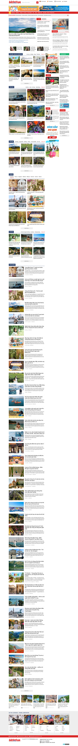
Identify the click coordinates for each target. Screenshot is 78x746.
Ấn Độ (26, 730)
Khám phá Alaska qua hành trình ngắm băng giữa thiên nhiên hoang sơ (64, 132)
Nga (47, 729)
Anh (40, 726)
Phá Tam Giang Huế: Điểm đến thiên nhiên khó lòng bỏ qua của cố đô (38, 153)
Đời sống (25, 12)
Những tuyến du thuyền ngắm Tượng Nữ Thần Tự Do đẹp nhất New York (64, 127)
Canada (56, 726)
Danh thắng (38, 87)
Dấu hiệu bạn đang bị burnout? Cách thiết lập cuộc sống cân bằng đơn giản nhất (34, 527)
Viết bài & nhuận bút (13, 736)
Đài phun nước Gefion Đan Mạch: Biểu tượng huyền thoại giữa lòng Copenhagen (34, 610)
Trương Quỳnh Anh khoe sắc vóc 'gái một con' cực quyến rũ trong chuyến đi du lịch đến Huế (39, 257)
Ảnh (33, 12)
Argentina (57, 730)
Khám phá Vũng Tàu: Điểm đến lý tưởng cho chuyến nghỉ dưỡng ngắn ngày (38, 79)
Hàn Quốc (32, 176)
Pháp (47, 726)
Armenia (36, 176)
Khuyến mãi (40, 12)
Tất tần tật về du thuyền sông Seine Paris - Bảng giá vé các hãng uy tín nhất (64, 113)
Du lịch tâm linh (18, 15)
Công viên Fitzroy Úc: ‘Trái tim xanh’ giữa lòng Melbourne (43, 31)
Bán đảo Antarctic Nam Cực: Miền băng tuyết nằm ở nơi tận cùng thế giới (64, 101)
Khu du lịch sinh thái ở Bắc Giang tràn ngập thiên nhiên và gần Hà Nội (26, 153)
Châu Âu (40, 176)
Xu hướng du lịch (40, 15)
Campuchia (11, 729)
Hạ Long (28, 54)
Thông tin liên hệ (21, 736)
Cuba (63, 727)
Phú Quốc (38, 54)
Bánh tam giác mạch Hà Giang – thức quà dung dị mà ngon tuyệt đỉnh (26, 79)
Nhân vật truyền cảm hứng (32, 15)
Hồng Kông (33, 727)
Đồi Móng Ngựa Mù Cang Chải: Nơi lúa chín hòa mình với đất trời (43, 35)
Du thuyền (65, 1)
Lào (16, 729)
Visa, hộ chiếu (58, 1)
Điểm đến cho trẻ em (47, 15)
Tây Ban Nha (49, 730)
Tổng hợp (13, 12)
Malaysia (28, 176)
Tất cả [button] (42, 54)
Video (36, 12)
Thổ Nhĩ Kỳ (42, 730)
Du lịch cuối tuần (24, 15)
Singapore (20, 176)
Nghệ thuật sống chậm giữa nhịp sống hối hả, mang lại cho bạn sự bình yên (14, 244)
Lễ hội (30, 87)
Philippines (18, 730)
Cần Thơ (38, 141)
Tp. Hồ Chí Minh (33, 141)
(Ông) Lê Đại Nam (49, 739)
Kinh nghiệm (29, 12)
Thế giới (21, 12)
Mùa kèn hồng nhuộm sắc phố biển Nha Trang (19, 48)
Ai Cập (63, 730)
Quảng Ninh (21, 141)
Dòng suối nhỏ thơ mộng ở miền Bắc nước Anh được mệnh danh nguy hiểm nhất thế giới (52, 87)
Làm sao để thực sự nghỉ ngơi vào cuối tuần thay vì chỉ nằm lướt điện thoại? (43, 26)
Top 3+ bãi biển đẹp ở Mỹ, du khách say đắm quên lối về (64, 91)
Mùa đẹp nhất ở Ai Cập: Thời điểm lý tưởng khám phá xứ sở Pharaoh (64, 96)
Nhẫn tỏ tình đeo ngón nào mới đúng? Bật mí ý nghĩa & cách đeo (64, 118)
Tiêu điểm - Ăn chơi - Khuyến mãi (16, 54)
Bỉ (40, 729)
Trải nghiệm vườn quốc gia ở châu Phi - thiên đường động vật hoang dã (64, 81)
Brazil (63, 726)
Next (35, 32)
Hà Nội (29, 141)
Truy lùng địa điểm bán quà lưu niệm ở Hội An (16, 41)
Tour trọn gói (43, 1)
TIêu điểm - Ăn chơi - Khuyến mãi (48, 12)
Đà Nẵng (31, 54)
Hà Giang (16, 141)
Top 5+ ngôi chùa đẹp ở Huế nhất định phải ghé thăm (21, 34)
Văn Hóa (27, 87)
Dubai (26, 728)
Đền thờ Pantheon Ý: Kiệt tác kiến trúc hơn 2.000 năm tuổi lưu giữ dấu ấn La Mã (34, 586)
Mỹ (55, 727)
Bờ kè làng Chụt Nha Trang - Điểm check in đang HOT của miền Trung (19, 42)
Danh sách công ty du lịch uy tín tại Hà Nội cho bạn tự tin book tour (38, 244)
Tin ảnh (47, 108)
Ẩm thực (33, 87)
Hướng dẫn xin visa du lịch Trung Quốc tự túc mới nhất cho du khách (43, 38)
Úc (31, 728)
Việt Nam (17, 12)
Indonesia (11, 727)
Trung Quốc (12, 176)
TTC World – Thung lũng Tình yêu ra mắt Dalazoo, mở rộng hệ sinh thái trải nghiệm (14, 66)
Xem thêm (16, 732)
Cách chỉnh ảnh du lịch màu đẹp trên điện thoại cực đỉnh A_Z (64, 71)
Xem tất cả (66, 31)
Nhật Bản (24, 176)
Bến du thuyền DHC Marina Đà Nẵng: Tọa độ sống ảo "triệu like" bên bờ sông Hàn (64, 123)
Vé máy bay (51, 1)
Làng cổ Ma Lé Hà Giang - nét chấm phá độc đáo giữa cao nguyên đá (14, 79)
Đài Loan (32, 730)
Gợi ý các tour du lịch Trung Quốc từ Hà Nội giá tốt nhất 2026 (46, 49)
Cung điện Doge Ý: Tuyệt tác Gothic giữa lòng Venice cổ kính (43, 22)
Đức (40, 727)
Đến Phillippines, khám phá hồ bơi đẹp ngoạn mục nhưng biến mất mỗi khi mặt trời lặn (52, 95)
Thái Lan (16, 176)
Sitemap (27, 736)
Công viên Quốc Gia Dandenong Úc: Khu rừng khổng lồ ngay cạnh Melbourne (34, 351)
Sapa (35, 54)
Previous (33, 32)
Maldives (11, 730)
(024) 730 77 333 (39, 736)
